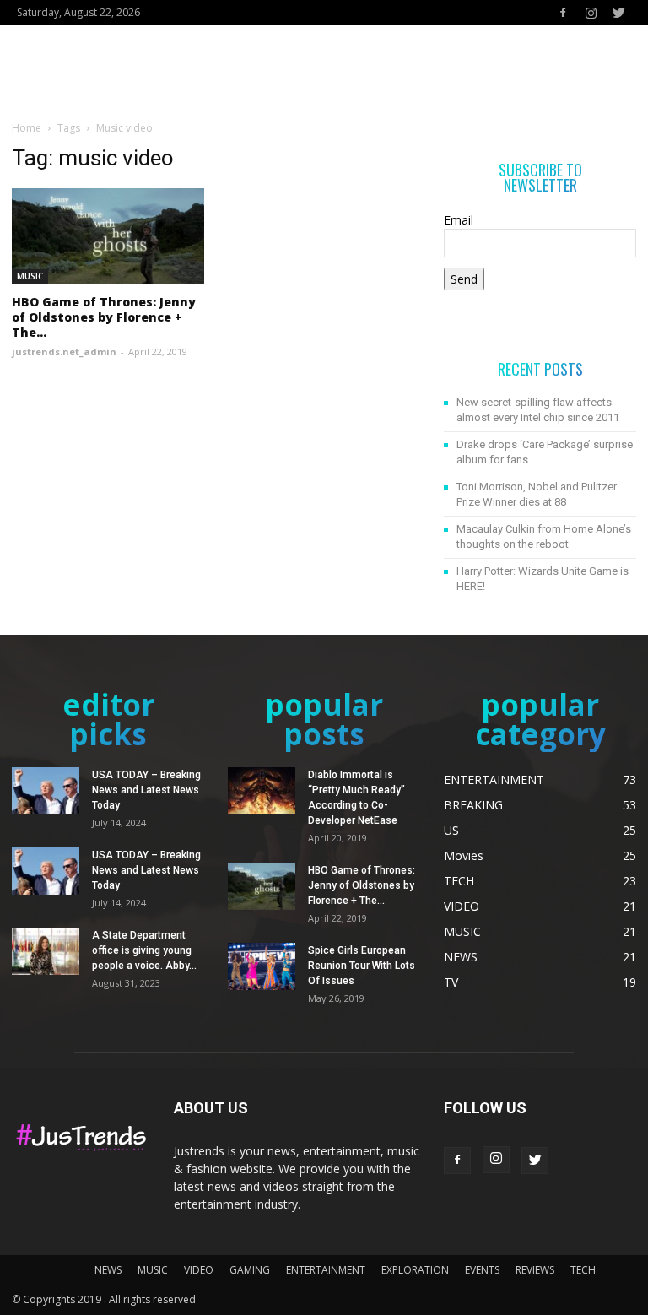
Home (26, 128)
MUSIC (30, 276)
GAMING (250, 1270)
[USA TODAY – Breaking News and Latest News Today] (45, 790)
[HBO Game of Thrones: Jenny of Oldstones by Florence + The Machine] (108, 236)
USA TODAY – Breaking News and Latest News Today (146, 790)
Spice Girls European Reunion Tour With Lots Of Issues (361, 965)
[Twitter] (618, 12)
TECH (583, 1270)
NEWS (108, 1270)
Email (458, 220)
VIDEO (198, 1270)
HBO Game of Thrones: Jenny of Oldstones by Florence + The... (104, 317)
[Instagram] (590, 12)
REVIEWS (535, 1270)
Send (464, 279)
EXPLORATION (415, 1270)
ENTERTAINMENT (325, 1270)
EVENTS (482, 1270)
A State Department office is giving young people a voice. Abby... (144, 950)
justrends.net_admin (64, 351)
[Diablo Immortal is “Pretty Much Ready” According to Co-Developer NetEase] (261, 790)
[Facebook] (562, 12)
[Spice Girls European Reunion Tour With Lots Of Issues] (261, 966)
